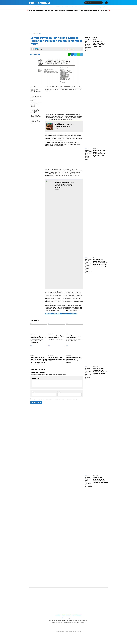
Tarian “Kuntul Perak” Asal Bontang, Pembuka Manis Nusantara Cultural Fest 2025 (35, 98)
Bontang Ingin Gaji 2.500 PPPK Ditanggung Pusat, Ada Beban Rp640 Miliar (99, 154)
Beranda (32, 33)
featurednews (56, 313)
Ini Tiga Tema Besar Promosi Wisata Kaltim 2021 (35, 121)
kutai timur (74, 313)
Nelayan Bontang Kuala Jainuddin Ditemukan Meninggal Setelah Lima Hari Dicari (87, 10)
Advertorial (59, 7)
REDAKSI (58, 615)
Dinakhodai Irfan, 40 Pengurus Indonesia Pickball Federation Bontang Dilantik (34, 111)
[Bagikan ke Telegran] (81, 54)
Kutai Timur (72, 49)
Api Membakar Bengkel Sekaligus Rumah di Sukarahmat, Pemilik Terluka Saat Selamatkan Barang (31, 10)
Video (81, 7)
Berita (31, 7)
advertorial (48, 313)
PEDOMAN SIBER (66, 615)
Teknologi (51, 7)
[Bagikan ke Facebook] (72, 54)
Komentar (36, 378)
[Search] (101, 2)
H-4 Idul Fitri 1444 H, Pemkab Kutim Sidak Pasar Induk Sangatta (64, 126)
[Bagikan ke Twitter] (75, 54)
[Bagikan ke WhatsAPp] (78, 54)
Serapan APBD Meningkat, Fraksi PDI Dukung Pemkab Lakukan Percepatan (36, 104)
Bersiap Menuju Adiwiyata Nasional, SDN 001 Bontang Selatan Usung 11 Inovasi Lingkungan (38, 339)
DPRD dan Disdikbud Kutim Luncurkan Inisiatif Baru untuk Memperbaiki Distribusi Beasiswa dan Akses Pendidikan (38, 361)
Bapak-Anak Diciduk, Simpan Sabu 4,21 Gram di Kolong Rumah (36, 116)
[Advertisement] (68, 22)
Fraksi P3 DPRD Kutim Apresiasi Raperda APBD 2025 (56, 359)
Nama (34, 392)
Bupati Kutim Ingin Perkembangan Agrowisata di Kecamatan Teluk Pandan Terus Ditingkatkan (35, 92)
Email (59, 392)
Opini (76, 7)
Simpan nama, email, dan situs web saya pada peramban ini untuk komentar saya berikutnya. (55, 399)
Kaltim (37, 7)
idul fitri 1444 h (65, 313)
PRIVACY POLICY (76, 615)
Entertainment (69, 7)
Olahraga (43, 7)
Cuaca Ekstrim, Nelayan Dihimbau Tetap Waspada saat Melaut (56, 337)
